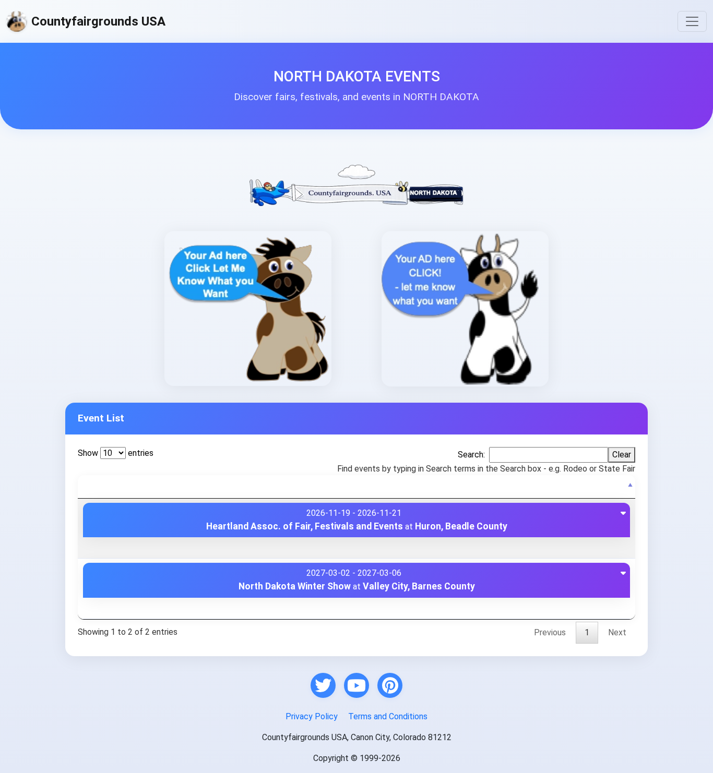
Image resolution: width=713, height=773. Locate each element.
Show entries (115, 453)
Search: (471, 455)
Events (100, 486)
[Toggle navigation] (692, 21)
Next (617, 632)
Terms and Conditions (387, 716)
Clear (621, 455)
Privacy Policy (312, 716)
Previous (550, 632)
